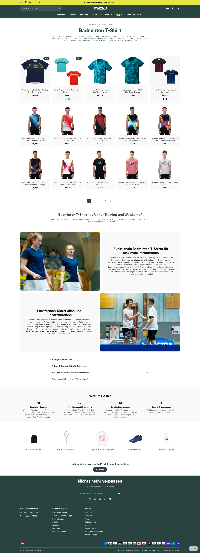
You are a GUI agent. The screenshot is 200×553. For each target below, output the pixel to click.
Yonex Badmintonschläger (66, 450)
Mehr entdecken (134, 15)
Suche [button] (101, 470)
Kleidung (84, 15)
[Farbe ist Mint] (66, 99)
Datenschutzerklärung (149, 550)
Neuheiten (56, 528)
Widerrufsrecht (90, 528)
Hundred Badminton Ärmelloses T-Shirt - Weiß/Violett (67, 183)
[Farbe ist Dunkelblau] (166, 99)
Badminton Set (58, 519)
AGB (159, 550)
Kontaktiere (118, 417)
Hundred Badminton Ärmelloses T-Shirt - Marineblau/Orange (35, 183)
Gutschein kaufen (59, 531)
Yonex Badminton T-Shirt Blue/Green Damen (132, 91)
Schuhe (73, 15)
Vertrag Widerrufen (92, 512)
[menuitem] (67, 512)
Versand (88, 525)
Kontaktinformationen (133, 550)
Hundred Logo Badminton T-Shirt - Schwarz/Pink (100, 183)
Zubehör (95, 15)
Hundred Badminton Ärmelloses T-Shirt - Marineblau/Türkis (35, 140)
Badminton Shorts (33, 450)
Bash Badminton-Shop (33, 550)
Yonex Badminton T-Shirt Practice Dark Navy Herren (35, 91)
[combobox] (37, 8)
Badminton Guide (91, 522)
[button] (167, 8)
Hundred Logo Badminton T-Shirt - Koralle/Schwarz (132, 183)
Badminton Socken (166, 450)
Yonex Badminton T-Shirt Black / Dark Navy (164, 91)
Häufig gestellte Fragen (94, 531)
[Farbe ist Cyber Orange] (69, 99)
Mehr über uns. (89, 415)
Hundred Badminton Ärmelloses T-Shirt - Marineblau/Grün (132, 140)
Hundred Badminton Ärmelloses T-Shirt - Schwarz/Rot (100, 140)
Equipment (56, 525)
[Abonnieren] (119, 493)
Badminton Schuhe (135, 450)
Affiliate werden (91, 535)
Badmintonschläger (59, 512)
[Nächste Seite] (111, 201)
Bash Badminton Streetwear (102, 450)
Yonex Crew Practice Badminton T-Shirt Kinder (67, 91)
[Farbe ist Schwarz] (163, 99)
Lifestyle (108, 15)
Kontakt (87, 519)
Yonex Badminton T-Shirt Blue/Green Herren (100, 91)
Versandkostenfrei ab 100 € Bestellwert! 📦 (98, 2)
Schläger (61, 15)
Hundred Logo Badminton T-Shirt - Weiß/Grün (165, 183)
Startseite (92, 24)
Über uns (88, 516)
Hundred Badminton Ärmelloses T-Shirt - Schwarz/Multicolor (165, 140)
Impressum (120, 550)
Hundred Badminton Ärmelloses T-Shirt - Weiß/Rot (67, 140)
